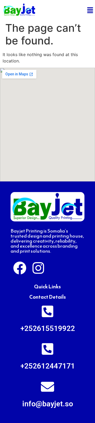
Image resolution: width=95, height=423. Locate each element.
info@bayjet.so (47, 403)
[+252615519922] (47, 311)
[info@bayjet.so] (47, 386)
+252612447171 (47, 366)
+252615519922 (47, 328)
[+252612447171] (47, 349)
